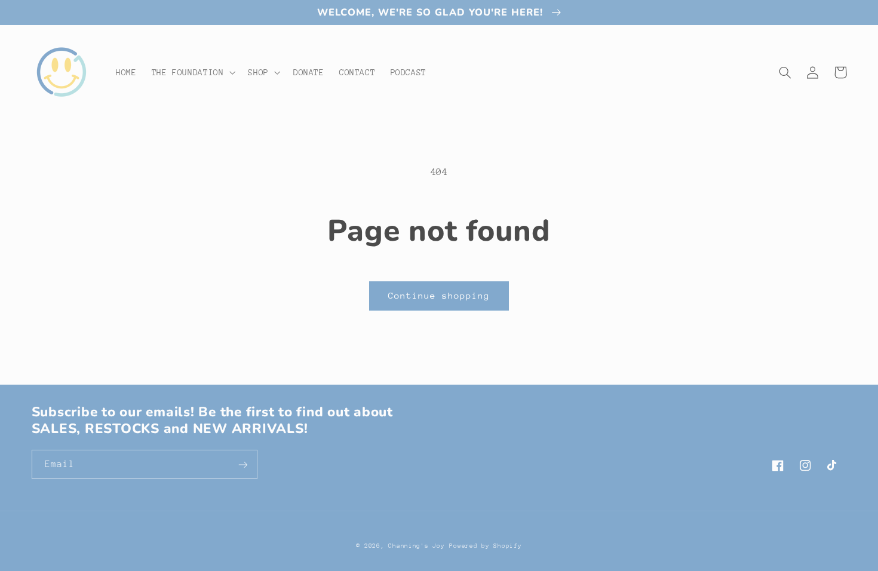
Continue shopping (439, 295)
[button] (192, 72)
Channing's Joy (416, 545)
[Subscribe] (242, 464)
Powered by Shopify (485, 545)
